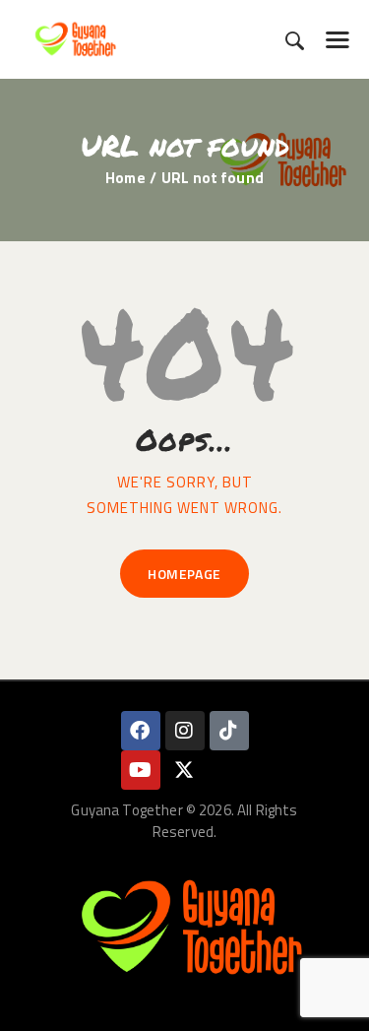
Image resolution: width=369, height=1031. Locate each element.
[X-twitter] (185, 770)
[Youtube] (140, 770)
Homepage (184, 573)
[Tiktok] (229, 730)
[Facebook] (140, 730)
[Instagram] (185, 730)
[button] (337, 39)
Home (125, 177)
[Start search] (294, 41)
